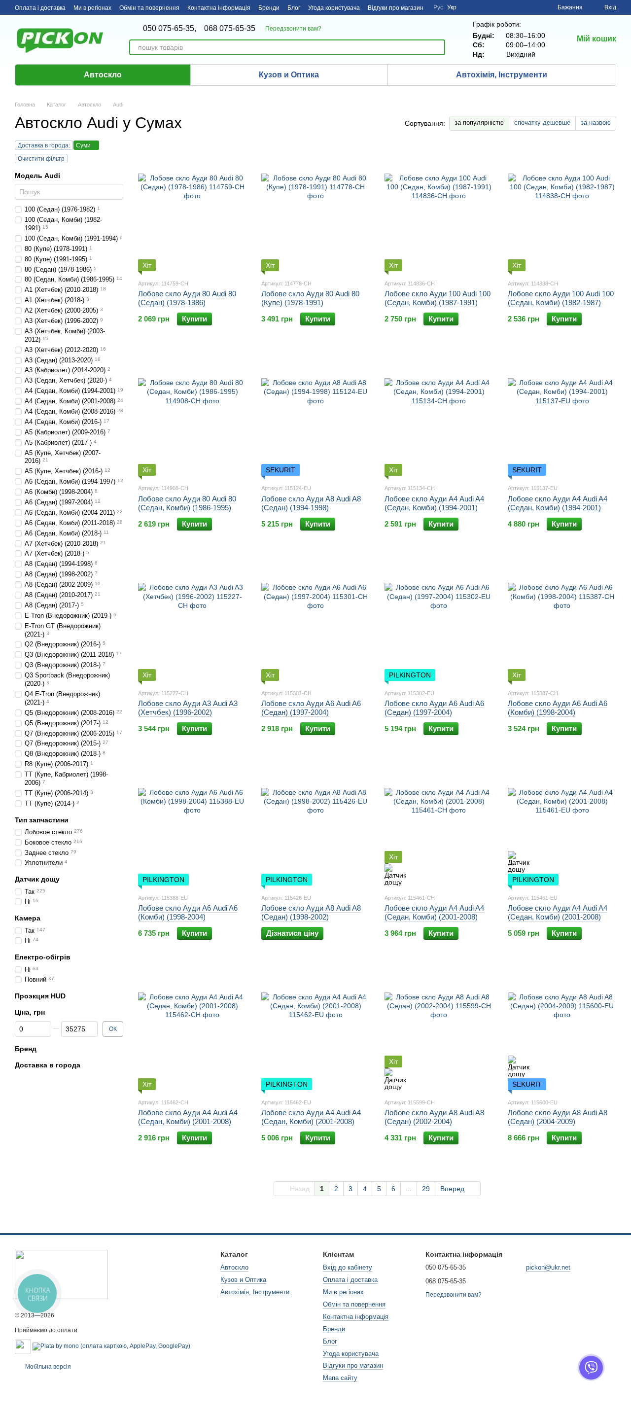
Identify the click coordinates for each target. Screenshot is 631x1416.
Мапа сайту (340, 1377)
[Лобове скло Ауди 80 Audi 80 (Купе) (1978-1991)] (315, 209)
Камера (27, 918)
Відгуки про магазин (395, 7)
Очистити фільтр (41, 158)
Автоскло (103, 75)
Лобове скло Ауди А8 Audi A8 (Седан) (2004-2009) (557, 1117)
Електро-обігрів (42, 957)
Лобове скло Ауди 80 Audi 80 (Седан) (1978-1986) (187, 298)
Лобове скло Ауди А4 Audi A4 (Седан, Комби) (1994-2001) (434, 503)
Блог (293, 7)
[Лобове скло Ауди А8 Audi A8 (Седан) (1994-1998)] (315, 414)
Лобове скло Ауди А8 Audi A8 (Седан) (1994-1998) (311, 503)
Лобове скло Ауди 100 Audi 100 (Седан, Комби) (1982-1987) (561, 298)
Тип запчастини (42, 820)
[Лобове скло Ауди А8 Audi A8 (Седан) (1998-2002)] (315, 823)
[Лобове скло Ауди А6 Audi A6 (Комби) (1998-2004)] (562, 619)
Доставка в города (47, 1065)
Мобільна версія (47, 1366)
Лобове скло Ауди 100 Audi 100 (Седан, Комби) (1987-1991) (438, 298)
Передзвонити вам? (293, 28)
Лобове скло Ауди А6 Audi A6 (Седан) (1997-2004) (311, 707)
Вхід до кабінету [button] (347, 1267)
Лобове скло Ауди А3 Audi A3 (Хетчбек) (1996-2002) (188, 707)
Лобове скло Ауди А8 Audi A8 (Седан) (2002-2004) (434, 1117)
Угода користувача (334, 7)
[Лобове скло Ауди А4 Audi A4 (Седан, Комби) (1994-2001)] (439, 414)
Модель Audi (37, 175)
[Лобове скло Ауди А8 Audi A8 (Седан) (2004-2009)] (562, 1028)
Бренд (25, 1049)
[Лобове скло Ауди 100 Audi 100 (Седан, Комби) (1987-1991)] (439, 209)
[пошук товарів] (437, 47)
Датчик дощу (37, 880)
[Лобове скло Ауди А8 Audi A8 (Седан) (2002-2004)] (439, 1028)
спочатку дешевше (542, 122)
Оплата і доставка (40, 7)
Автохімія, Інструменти (501, 75)
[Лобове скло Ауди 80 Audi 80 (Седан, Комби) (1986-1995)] (192, 414)
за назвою (596, 122)
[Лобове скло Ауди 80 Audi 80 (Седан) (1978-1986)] (192, 209)
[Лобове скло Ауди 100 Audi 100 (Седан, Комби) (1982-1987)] (562, 209)
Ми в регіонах (92, 7)
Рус (438, 7)
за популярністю (479, 122)
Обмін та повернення (149, 7)
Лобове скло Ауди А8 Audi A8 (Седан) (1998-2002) (311, 912)
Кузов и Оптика (289, 75)
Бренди (269, 7)
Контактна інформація (218, 7)
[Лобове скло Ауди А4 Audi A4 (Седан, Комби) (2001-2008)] (439, 823)
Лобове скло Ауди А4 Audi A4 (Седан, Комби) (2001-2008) (434, 912)
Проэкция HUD (40, 996)
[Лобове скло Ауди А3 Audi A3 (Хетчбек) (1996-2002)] (192, 619)
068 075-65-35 (229, 29)
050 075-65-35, (169, 29)
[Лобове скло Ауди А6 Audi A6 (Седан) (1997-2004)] (315, 619)
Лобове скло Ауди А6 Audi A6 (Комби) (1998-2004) (557, 707)
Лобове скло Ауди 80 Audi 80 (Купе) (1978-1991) (310, 298)
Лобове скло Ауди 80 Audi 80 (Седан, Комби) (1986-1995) (187, 503)
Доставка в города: (44, 145)
